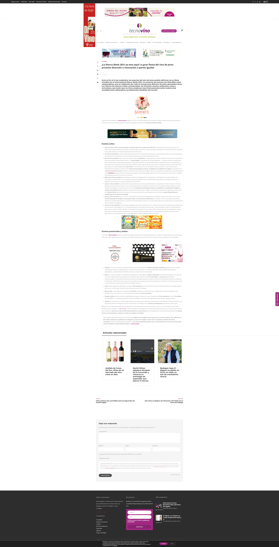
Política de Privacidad (110, 468)
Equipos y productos (111, 42)
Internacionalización (132, 42)
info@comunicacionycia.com (160, 466)
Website (155, 445)
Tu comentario (103, 431)
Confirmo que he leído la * (138, 521)
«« (123, 308)
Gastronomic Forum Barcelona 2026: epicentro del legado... (172, 504)
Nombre (101, 445)
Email (127, 445)
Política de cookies (41, 1)
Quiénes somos (15, 1)
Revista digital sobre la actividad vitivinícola (139, 37)
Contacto (64, 1)
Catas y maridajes (157, 42)
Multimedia (166, 42)
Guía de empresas (176, 42)
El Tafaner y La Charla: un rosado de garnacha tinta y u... (172, 517)
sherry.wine (135, 324)
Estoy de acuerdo (104, 458)
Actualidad (100, 42)
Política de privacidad (54, 1)
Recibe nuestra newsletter (169, 31)
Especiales (142, 42)
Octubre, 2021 (104, 74)
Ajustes (172, 543)
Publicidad (24, 1)
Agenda (149, 42)
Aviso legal (31, 1)
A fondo (122, 42)
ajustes (115, 545)
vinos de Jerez (122, 120)
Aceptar (163, 543)
